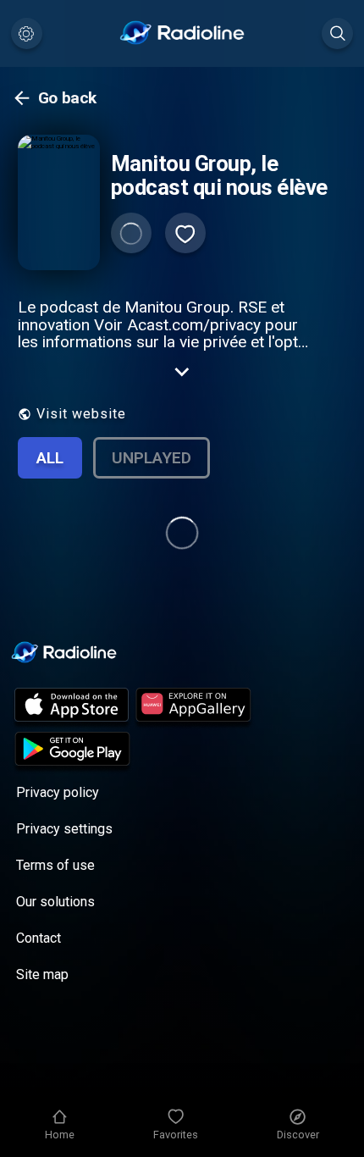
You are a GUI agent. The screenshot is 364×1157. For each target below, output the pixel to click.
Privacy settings (64, 829)
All (49, 458)
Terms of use (55, 865)
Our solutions (55, 902)
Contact (38, 938)
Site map (42, 974)
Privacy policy (57, 792)
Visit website (81, 414)
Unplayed (151, 458)
